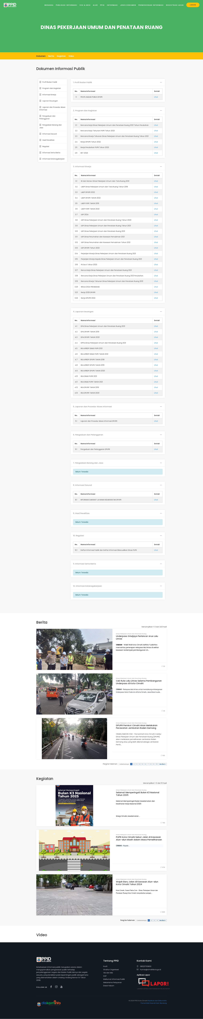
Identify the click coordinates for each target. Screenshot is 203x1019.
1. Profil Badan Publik (82, 82)
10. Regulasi (78, 536)
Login (193, 5)
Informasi (112, 5)
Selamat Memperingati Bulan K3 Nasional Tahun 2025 (137, 793)
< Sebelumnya (124, 764)
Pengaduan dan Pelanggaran (47, 117)
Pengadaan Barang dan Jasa (50, 126)
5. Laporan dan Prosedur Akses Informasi (92, 406)
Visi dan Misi (108, 973)
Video (71, 56)
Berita (51, 56)
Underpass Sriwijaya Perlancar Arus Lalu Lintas (137, 637)
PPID (102, 5)
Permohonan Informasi (151, 5)
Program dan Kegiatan (51, 88)
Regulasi (45, 146)
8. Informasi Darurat (82, 485)
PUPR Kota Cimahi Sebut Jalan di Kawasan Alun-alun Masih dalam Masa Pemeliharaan (139, 838)
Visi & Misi (85, 5)
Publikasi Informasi (66, 5)
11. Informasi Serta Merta (84, 564)
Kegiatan (61, 56)
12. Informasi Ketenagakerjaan (87, 586)
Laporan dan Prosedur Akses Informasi (52, 108)
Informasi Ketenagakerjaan (53, 159)
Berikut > (163, 764)
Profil (105, 966)
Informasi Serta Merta (51, 152)
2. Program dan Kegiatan (85, 110)
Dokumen (40, 56)
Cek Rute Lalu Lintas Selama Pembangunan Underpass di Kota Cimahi (139, 682)
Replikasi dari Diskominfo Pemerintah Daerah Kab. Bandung (154, 1002)
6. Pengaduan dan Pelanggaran (88, 435)
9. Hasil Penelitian (81, 513)
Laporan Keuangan (50, 101)
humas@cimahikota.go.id (150, 969)
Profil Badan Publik (49, 82)
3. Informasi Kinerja (82, 166)
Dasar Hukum (108, 985)
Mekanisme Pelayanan (112, 982)
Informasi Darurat (49, 134)
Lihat (156, 97)
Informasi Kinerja (49, 94)
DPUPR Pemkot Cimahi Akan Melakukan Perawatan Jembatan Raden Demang (136, 726)
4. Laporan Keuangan (83, 311)
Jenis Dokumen (128, 5)
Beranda (49, 5)
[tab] (118, 82)
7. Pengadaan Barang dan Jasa (88, 463)
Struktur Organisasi (111, 969)
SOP (105, 976)
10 (157, 764)
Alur (95, 5)
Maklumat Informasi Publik (114, 979)
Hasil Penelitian (48, 140)
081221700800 (145, 966)
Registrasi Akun (175, 5)
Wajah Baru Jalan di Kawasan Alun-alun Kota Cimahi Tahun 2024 (137, 883)
